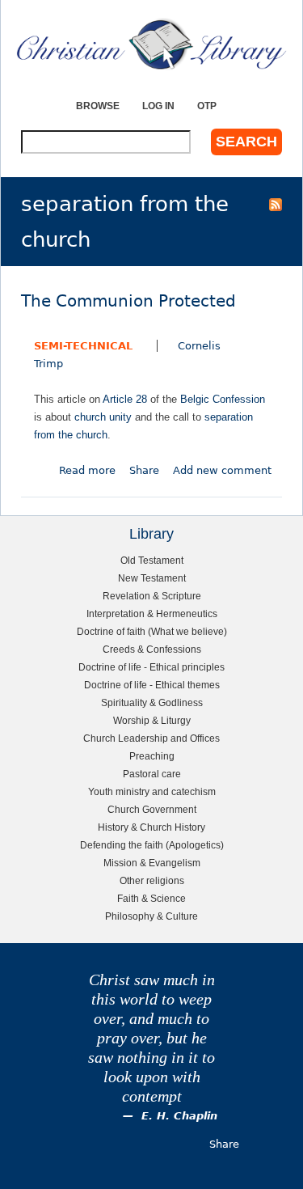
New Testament (152, 578)
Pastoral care (152, 773)
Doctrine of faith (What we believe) (152, 631)
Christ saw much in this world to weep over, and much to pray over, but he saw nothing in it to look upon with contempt (151, 1038)
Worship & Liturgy (152, 720)
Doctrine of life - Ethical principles (151, 667)
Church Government (151, 809)
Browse (98, 105)
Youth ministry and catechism (152, 791)
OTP (207, 105)
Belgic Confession (222, 399)
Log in (158, 105)
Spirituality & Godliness (152, 702)
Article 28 (125, 399)
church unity (103, 417)
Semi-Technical (83, 346)
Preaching (152, 756)
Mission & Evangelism (151, 862)
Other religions (152, 880)
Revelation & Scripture (152, 595)
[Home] (151, 44)
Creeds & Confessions (152, 649)
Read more (87, 470)
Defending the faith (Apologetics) (152, 845)
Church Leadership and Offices (151, 738)
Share (144, 470)
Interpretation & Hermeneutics (151, 613)
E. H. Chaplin (179, 1116)
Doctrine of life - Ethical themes (152, 684)
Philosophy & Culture (151, 916)
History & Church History (151, 827)
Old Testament (151, 560)
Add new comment (222, 470)
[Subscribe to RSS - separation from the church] (275, 204)
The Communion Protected (128, 301)
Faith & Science (151, 898)
